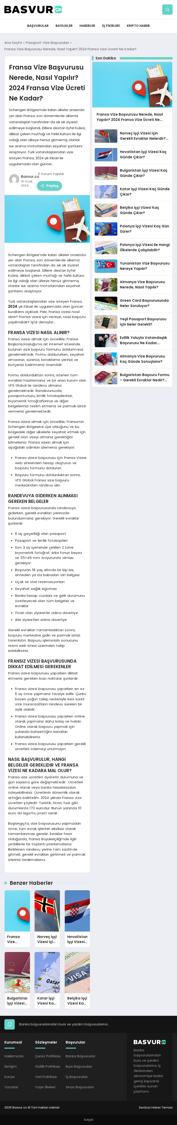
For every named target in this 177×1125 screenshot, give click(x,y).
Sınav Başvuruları (80, 1087)
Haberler (87, 25)
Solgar (88, 1120)
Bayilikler (64, 25)
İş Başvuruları (77, 1076)
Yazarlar (11, 1087)
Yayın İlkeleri (45, 1087)
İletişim (10, 1066)
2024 (12, 306)
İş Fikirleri (111, 25)
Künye (9, 1076)
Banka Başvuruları (80, 1056)
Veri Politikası (46, 1076)
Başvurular (38, 25)
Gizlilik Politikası (47, 1066)
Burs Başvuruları (79, 1066)
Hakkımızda (14, 1056)
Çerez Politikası (48, 1056)
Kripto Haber (138, 25)
